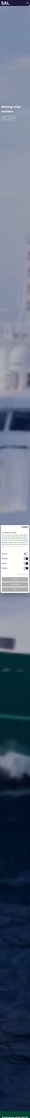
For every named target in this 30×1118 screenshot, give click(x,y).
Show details (21, 574)
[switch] (26, 558)
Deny (15, 589)
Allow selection (15, 584)
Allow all (15, 579)
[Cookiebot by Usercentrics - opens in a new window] (21, 527)
